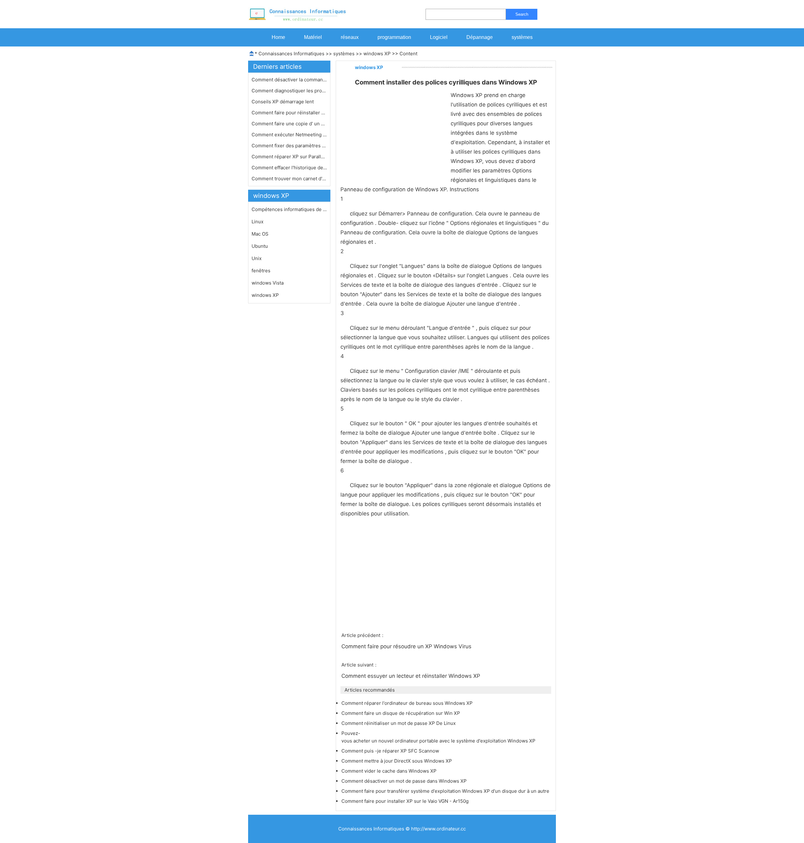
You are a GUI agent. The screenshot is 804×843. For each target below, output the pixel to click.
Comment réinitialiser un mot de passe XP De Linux (399, 723)
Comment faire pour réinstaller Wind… (289, 113)
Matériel (313, 37)
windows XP (377, 54)
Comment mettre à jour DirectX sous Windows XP (397, 761)
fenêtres (261, 271)
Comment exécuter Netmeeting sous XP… (289, 135)
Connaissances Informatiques (291, 54)
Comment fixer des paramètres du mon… (289, 146)
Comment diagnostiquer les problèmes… (289, 91)
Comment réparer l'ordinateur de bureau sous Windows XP (407, 703)
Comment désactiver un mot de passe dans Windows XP (404, 781)
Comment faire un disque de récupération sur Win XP (401, 713)
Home (278, 37)
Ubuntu (260, 246)
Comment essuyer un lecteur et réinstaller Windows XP (411, 676)
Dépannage (479, 37)
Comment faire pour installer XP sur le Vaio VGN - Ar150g (405, 801)
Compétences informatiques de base (289, 209)
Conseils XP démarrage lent (283, 102)
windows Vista (268, 283)
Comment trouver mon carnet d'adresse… (289, 179)
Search (521, 14)
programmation (394, 37)
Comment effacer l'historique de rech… (289, 168)
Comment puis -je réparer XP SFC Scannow (390, 751)
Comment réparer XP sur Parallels (289, 157)
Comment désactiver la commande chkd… (289, 80)
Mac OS (260, 234)
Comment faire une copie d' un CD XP (289, 124)
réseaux (350, 37)
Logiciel (439, 37)
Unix (257, 258)
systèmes (522, 37)
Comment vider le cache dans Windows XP (389, 771)
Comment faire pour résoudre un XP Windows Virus (407, 646)
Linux (257, 222)
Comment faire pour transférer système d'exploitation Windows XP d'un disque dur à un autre (446, 791)
